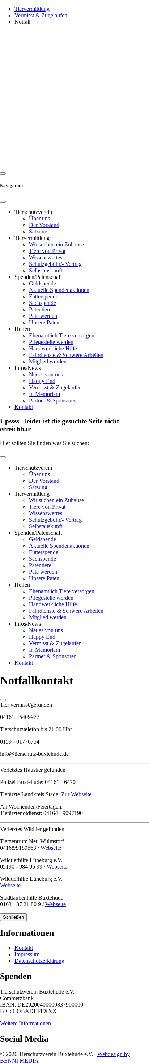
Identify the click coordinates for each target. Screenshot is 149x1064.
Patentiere (40, 309)
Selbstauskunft (45, 270)
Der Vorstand (44, 225)
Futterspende (43, 296)
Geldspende (42, 283)
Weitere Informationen (25, 1023)
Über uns (39, 218)
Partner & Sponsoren (53, 400)
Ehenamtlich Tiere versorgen (61, 335)
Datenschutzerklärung (39, 961)
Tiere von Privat (47, 251)
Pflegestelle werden (51, 342)
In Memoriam (44, 394)
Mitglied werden (48, 361)
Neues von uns (46, 374)
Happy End (42, 381)
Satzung (38, 231)
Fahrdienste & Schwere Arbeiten (66, 355)
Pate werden (43, 316)
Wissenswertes (45, 257)
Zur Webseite (76, 794)
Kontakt (23, 407)
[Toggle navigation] (3, 457)
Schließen (13, 917)
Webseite (51, 848)
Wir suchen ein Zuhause (56, 244)
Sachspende (42, 303)
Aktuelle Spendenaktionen (59, 290)
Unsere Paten (44, 322)
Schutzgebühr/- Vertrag (55, 264)
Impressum (26, 954)
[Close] (3, 202)
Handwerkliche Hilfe (53, 348)
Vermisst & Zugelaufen (55, 387)
